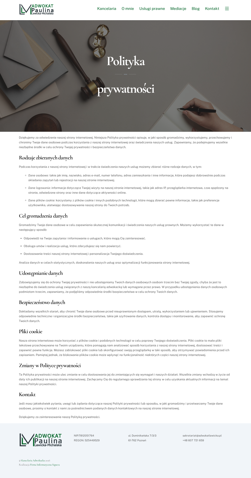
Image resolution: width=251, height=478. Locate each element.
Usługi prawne (152, 8)
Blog (196, 8)
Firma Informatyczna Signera (45, 464)
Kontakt (212, 8)
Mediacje (178, 8)
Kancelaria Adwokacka (33, 460)
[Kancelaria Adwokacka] (38, 13)
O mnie (128, 8)
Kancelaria (106, 8)
